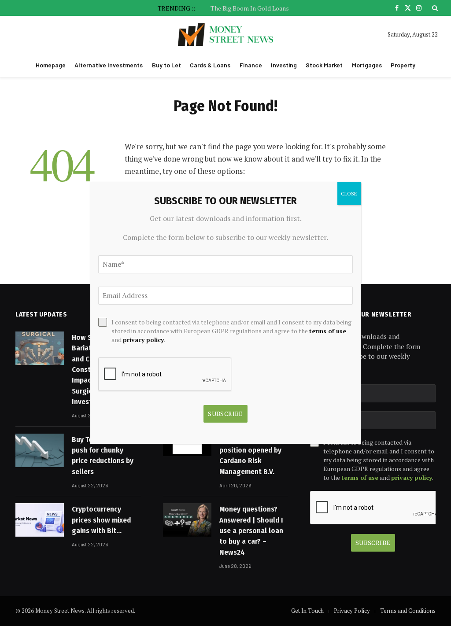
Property (403, 65)
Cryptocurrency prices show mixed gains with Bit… (101, 519)
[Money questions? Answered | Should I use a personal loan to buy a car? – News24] (187, 520)
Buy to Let (166, 65)
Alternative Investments (108, 65)
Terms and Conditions (408, 611)
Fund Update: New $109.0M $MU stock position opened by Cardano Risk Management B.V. (250, 450)
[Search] (434, 8)
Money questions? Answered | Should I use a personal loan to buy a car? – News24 (251, 530)
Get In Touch (307, 611)
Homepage (51, 65)
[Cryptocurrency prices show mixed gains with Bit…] (39, 520)
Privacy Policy (352, 611)
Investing (284, 65)
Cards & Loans (210, 65)
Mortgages (367, 65)
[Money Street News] (226, 34)
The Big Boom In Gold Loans (250, 8)
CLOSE (349, 193)
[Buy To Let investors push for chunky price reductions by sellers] (39, 450)
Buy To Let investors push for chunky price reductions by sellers (104, 455)
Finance (251, 65)
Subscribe (373, 542)
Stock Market (324, 65)
